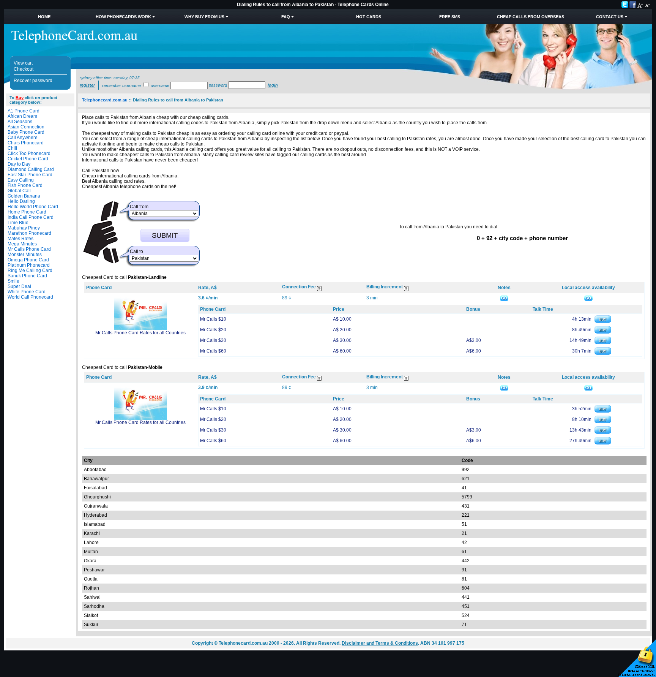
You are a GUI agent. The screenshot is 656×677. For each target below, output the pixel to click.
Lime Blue (18, 222)
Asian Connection (26, 127)
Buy (20, 97)
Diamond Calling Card (31, 169)
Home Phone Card (27, 212)
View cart (23, 63)
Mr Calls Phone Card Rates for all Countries (140, 332)
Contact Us (609, 16)
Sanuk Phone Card (27, 275)
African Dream (22, 116)
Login (273, 85)
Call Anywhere (23, 137)
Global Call (19, 190)
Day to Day (19, 164)
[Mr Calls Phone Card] (140, 328)
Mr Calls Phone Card (29, 249)
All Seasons (20, 121)
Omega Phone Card (28, 260)
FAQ (285, 16)
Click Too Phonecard (29, 153)
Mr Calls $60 (213, 351)
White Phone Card (27, 291)
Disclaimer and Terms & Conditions (380, 643)
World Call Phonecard (30, 297)
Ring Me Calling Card (30, 270)
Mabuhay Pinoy (24, 228)
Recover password (33, 80)
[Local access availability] (588, 298)
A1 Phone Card (23, 111)
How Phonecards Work (123, 16)
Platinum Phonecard (29, 265)
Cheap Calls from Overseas (530, 16)
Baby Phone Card (26, 132)
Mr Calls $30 (213, 340)
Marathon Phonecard (29, 233)
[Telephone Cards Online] (74, 41)
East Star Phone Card (30, 174)
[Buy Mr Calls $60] (602, 353)
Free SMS (449, 16)
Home (44, 16)
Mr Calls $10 (213, 319)
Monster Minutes (25, 254)
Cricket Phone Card (28, 158)
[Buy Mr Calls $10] (602, 321)
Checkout (23, 69)
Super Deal (19, 286)
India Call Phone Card (31, 217)
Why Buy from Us (204, 16)
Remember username (121, 85)
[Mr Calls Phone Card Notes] (504, 298)
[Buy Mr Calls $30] (602, 342)
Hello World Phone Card (33, 206)
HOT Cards (368, 16)
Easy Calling (21, 180)
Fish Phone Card (25, 185)
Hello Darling (21, 201)
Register (87, 85)
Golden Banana (24, 196)
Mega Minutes (22, 244)
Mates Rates (20, 238)
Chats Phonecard (26, 143)
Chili (12, 148)
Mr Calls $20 (213, 329)
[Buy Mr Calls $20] (602, 332)
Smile (13, 281)
